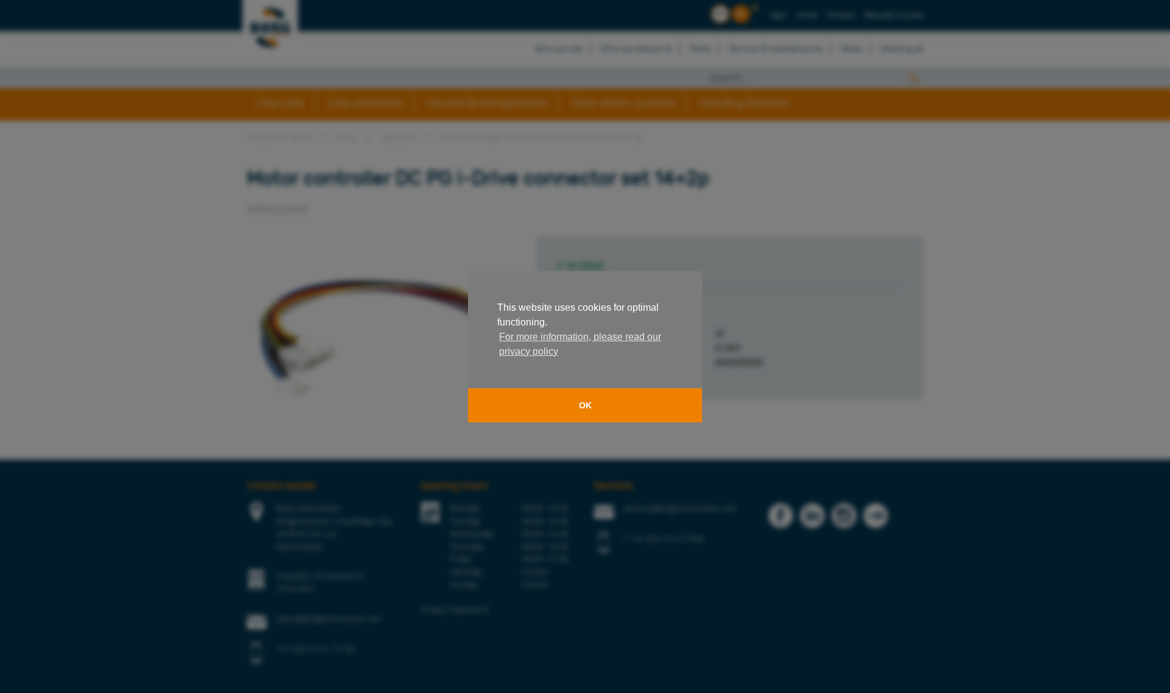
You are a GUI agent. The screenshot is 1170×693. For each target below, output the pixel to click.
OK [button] (585, 405)
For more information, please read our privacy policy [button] (580, 344)
